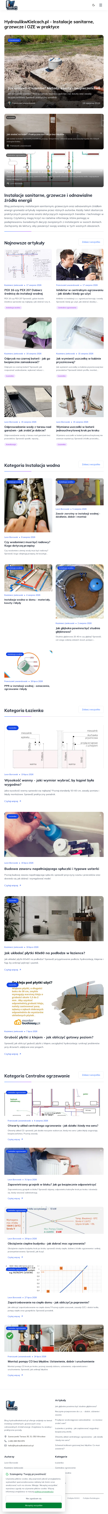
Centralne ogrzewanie (16, 155)
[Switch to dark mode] (93, 5)
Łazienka (11, 117)
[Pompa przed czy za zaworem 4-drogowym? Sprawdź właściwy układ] (54, 169)
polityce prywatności (44, 1491)
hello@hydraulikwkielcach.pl (21, 1445)
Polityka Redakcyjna (91, 1498)
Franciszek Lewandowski (67, 285)
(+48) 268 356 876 (16, 1441)
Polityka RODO (74, 1498)
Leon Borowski (11, 422)
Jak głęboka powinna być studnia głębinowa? (76, 1406)
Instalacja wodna (13, 308)
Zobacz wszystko (91, 241)
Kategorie (61, 1456)
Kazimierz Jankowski (13, 285)
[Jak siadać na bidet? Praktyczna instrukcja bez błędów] (54, 131)
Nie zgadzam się (33, 1498)
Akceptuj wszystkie (33, 1505)
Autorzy (9, 1456)
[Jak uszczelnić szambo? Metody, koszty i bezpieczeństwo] (54, 71)
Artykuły (60, 1400)
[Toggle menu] (101, 5)
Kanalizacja (14, 40)
